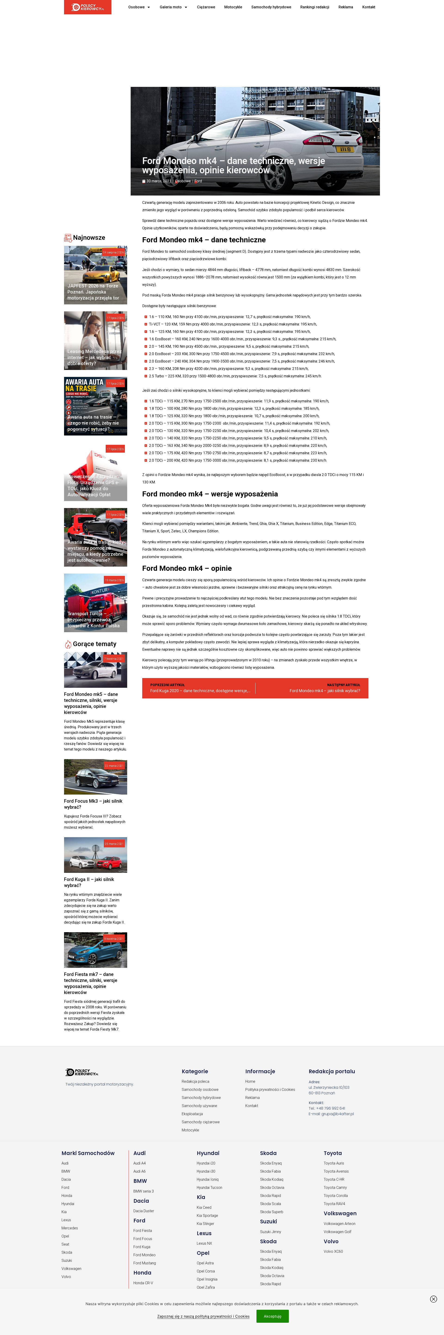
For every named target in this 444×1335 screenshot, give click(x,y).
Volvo (66, 1277)
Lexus (66, 1220)
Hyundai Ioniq (208, 1179)
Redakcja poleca (195, 1081)
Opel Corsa (206, 1271)
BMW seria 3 (143, 1191)
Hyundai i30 (206, 1171)
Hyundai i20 (206, 1163)
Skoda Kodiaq (271, 1179)
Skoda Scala (270, 1204)
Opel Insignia (207, 1279)
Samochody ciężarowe (201, 1122)
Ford (198, 181)
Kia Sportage (207, 1215)
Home (250, 1081)
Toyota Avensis (336, 1171)
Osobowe (136, 7)
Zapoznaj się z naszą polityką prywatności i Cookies (203, 1316)
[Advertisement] (205, 48)
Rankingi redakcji (314, 7)
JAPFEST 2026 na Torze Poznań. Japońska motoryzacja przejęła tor (93, 292)
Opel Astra (205, 1263)
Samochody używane (199, 1106)
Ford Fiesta (142, 1230)
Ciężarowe (206, 7)
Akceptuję (272, 1316)
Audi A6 (139, 1171)
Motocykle (233, 7)
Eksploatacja (192, 1114)
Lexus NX (204, 1243)
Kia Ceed (204, 1207)
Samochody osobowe (200, 1089)
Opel (65, 1236)
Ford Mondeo (144, 1255)
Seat (65, 1244)
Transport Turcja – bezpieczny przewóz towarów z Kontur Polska (94, 619)
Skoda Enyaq (271, 1163)
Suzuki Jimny (270, 1232)
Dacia (66, 1179)
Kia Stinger (205, 1223)
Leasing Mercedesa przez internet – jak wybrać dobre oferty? (95, 357)
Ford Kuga (141, 1247)
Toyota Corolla (336, 1195)
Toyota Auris (334, 1163)
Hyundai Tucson (209, 1187)
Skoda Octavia (272, 1187)
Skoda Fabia (270, 1171)
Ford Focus (142, 1239)
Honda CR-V (143, 1283)
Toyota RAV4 (334, 1204)
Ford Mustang (144, 1263)
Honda (67, 1195)
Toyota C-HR (334, 1179)
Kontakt (368, 7)
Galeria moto (171, 7)
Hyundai (68, 1204)
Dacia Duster (143, 1211)
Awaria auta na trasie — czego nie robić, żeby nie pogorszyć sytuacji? (93, 423)
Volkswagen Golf (337, 1232)
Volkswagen (71, 1268)
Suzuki (67, 1260)
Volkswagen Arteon (339, 1223)
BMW (66, 1171)
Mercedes (70, 1228)
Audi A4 (139, 1163)
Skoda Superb (271, 1212)
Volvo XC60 (333, 1251)
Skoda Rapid (270, 1195)
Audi (65, 1163)
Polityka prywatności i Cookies (270, 1089)
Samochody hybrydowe (271, 7)
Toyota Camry (335, 1187)
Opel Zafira (206, 1287)
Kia (64, 1212)
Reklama (346, 7)
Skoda (67, 1252)
